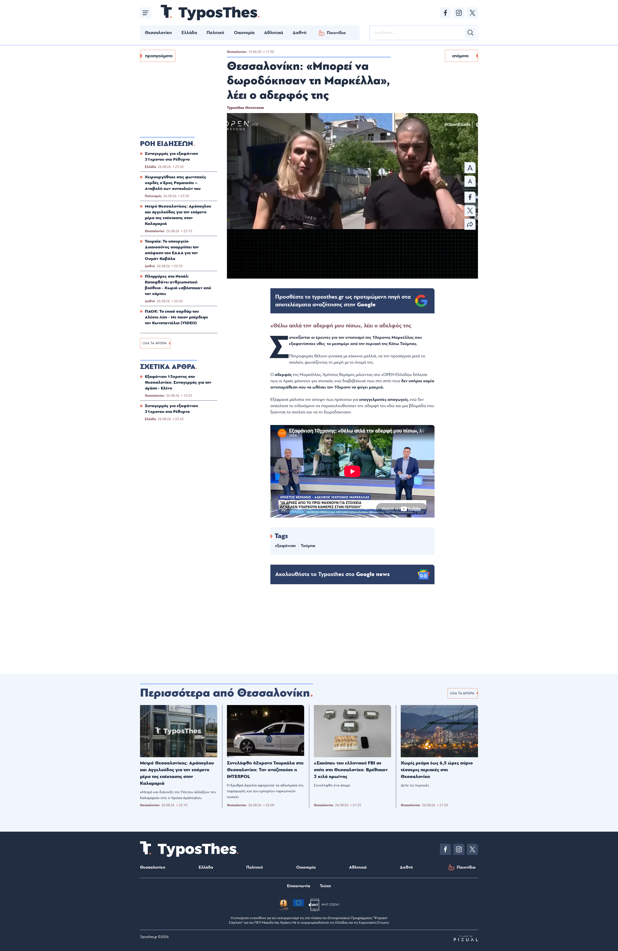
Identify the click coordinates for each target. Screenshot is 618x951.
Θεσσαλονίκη (158, 32)
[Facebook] (445, 12)
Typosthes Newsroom (245, 107)
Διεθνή (300, 32)
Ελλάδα (189, 32)
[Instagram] (458, 12)
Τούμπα (308, 546)
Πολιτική (215, 32)
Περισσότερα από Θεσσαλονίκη (225, 693)
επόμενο (460, 55)
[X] (472, 12)
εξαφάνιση (285, 546)
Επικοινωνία (298, 886)
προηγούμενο (159, 55)
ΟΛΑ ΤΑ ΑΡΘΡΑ (154, 343)
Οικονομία (244, 32)
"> (343, 301)
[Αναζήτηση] (470, 32)
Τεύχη (325, 886)
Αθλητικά (273, 32)
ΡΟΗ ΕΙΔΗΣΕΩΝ (166, 144)
